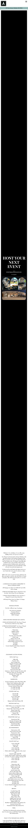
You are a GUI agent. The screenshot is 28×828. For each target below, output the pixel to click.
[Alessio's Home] (3, 3)
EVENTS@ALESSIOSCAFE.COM (13, 272)
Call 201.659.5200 (14, 824)
